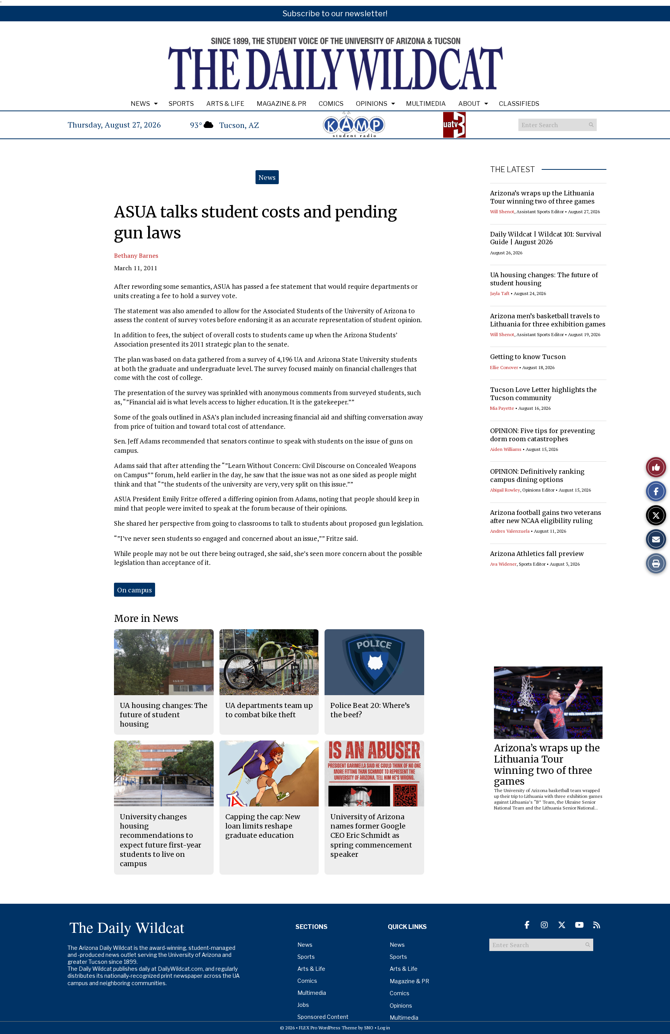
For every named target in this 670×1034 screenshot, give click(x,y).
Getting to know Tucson (528, 357)
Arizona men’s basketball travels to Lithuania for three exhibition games (548, 320)
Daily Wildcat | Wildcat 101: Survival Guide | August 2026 (545, 238)
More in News (146, 619)
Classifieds (519, 103)
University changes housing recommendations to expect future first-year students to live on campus (160, 840)
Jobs (303, 1004)
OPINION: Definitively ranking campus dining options (537, 475)
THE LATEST (512, 169)
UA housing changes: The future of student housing (163, 715)
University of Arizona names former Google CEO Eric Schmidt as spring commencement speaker (371, 835)
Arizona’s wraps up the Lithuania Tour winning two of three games (542, 197)
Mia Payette (502, 408)
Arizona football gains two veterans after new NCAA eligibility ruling (545, 517)
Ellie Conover (504, 367)
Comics (331, 103)
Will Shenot (502, 211)
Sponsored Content (323, 1016)
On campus (134, 589)
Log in (384, 1028)
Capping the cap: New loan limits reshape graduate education (262, 826)
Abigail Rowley (505, 490)
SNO (368, 1028)
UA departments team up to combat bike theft (269, 710)
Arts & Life (225, 103)
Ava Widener (503, 564)
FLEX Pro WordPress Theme (328, 1028)
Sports (181, 103)
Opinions (371, 103)
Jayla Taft (499, 293)
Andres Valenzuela (510, 531)
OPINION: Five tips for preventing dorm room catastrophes (542, 435)
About (469, 103)
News (140, 103)
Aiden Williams (505, 449)
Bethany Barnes (136, 255)
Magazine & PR (281, 103)
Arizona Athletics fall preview (537, 554)
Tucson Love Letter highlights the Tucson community (543, 394)
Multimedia (426, 103)
